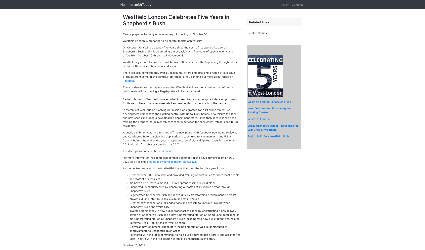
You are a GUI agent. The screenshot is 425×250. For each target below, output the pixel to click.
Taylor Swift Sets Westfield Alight (269, 136)
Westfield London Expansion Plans (269, 101)
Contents (297, 4)
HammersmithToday (135, 5)
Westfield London (259, 119)
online (168, 151)
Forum (285, 4)
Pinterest (128, 80)
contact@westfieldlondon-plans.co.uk (173, 161)
